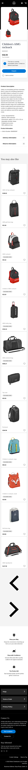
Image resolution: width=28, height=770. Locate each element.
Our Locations (8, 731)
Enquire (14, 71)
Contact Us (7, 736)
